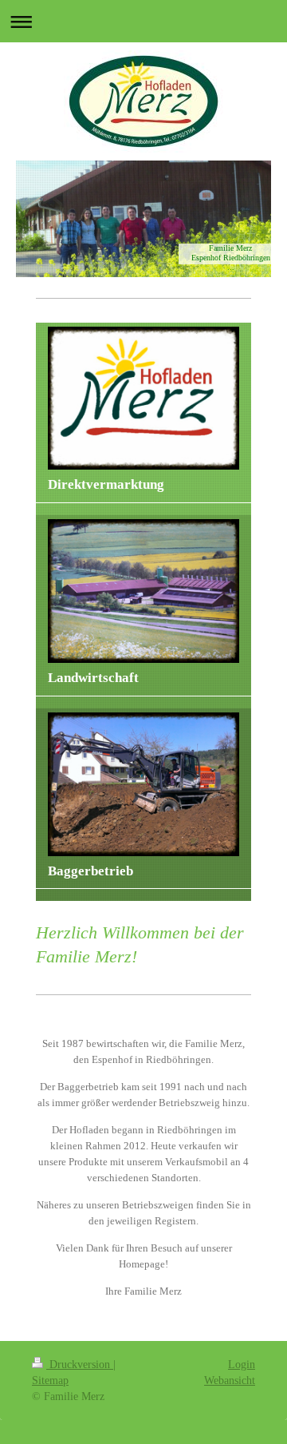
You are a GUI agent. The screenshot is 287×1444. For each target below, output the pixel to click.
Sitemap (50, 1380)
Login (241, 1365)
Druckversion (79, 1365)
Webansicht (229, 1380)
